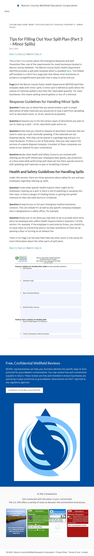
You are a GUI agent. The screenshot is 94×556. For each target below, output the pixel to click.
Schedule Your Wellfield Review (24, 390)
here (69, 71)
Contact (84, 552)
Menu (7, 11)
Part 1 (12, 54)
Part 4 (38, 54)
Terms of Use (74, 552)
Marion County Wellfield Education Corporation (49, 5)
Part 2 (21, 54)
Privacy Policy (61, 552)
